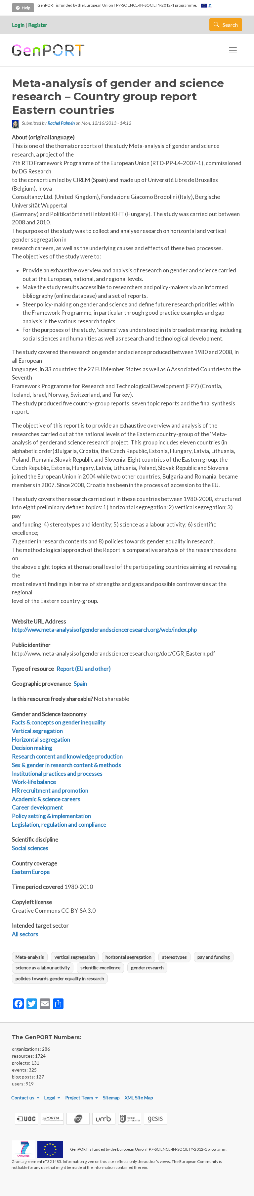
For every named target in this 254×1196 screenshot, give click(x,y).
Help (26, 7)
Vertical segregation (37, 730)
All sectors (25, 934)
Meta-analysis (30, 957)
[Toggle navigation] (233, 50)
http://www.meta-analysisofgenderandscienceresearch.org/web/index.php (104, 629)
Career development (37, 807)
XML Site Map (139, 1097)
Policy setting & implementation (51, 815)
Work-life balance (34, 781)
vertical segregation (75, 957)
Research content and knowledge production (67, 756)
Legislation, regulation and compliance (59, 824)
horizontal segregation (128, 957)
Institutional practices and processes (57, 773)
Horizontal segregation (41, 739)
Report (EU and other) (84, 668)
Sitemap (111, 1097)
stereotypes (174, 957)
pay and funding (213, 957)
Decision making (32, 747)
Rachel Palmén (61, 123)
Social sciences (30, 848)
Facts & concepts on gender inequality (59, 722)
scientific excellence (100, 967)
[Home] (49, 50)
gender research (147, 967)
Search (230, 25)
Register (37, 25)
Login (18, 25)
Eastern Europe (31, 871)
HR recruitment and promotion (50, 790)
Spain (80, 683)
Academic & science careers (46, 799)
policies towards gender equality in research (60, 978)
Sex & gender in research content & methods (66, 764)
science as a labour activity (43, 967)
